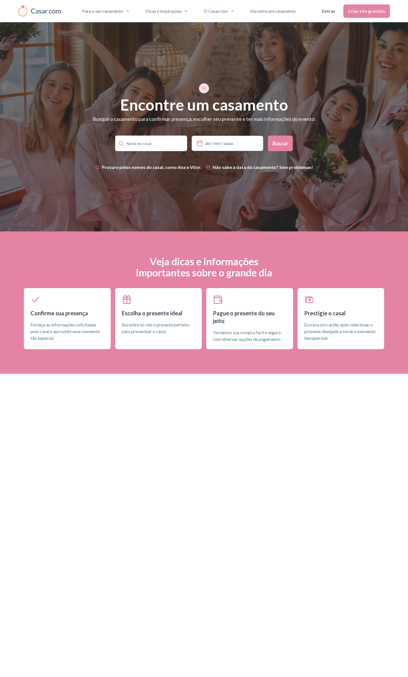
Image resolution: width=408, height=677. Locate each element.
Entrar (328, 11)
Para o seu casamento (102, 11)
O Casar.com (216, 11)
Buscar (280, 143)
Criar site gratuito (366, 11)
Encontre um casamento (273, 11)
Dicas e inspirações (163, 11)
